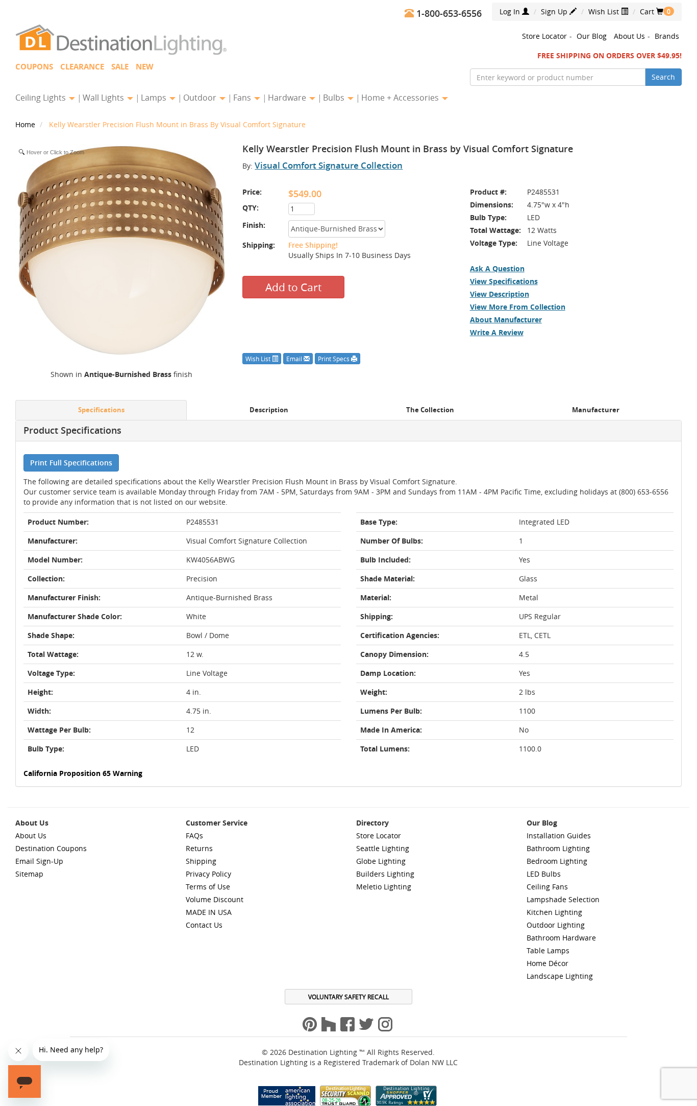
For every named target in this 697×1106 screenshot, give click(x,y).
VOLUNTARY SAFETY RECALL (348, 997)
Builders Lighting (385, 874)
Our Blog (592, 36)
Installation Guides (559, 835)
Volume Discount (214, 899)
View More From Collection (517, 307)
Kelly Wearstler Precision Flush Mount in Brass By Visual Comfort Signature (177, 124)
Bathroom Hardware (561, 938)
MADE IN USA (209, 912)
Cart (651, 11)
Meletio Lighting (383, 886)
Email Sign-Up (39, 861)
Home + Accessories (401, 97)
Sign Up (555, 11)
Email (295, 359)
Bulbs (334, 97)
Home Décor (547, 963)
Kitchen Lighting (554, 912)
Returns (199, 848)
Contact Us (204, 925)
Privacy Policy (208, 874)
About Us (629, 36)
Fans (243, 97)
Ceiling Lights (41, 97)
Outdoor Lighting (556, 925)
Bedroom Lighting (557, 861)
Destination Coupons (51, 848)
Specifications (101, 410)
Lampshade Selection (563, 899)
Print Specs (334, 359)
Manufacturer (595, 410)
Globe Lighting (381, 861)
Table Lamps (548, 950)
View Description (499, 294)
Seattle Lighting (382, 848)
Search (663, 77)
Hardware (288, 97)
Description (269, 410)
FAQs (194, 835)
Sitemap (29, 874)
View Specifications (504, 281)
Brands (667, 36)
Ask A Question (497, 268)
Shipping (201, 861)
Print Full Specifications (71, 462)
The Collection (430, 410)
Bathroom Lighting (558, 848)
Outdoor (200, 97)
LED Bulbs (544, 874)
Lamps (154, 97)
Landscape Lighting (560, 976)
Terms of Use (208, 886)
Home (26, 124)
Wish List (604, 11)
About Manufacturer (506, 319)
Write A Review (497, 332)
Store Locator (544, 36)
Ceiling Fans (547, 886)
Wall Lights (104, 97)
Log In (511, 11)
